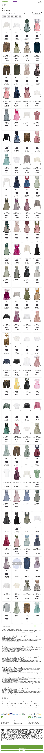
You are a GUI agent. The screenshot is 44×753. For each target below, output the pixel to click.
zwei (21, 677)
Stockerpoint (4, 692)
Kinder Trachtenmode (32, 707)
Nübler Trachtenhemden (5, 697)
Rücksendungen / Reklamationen (33, 723)
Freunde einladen (4, 723)
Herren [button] (16, 16)
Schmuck (24, 669)
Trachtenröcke (14, 705)
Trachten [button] (4, 16)
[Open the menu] (2, 5)
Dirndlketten (4, 703)
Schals (15, 674)
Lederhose (23, 632)
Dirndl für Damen (5, 701)
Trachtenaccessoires (5, 709)
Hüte (12, 674)
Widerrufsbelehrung (18, 723)
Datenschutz (16, 724)
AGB (15, 722)
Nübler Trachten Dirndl (5, 698)
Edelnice (3, 705)
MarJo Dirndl (36, 703)
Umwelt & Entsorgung (32, 724)
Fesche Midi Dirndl (10, 703)
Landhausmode (21, 709)
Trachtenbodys (24, 701)
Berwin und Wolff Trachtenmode (27, 703)
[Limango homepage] (5, 1)
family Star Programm (5, 722)
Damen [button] (8, 16)
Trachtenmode (18, 701)
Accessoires (31, 632)
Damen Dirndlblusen (32, 701)
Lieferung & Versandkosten (33, 722)
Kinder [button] (20, 16)
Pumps (8, 673)
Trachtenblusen (12, 701)
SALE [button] (12, 16)
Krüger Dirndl (9, 692)
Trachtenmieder (8, 705)
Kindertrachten (21, 705)
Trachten (9, 707)
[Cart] (10, 29)
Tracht (10, 681)
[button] (6, 13)
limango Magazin (4, 724)
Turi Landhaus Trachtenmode (30, 705)
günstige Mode (20, 646)
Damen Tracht (15, 707)
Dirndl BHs (38, 705)
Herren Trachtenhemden (23, 707)
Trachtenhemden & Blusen (30, 709)
